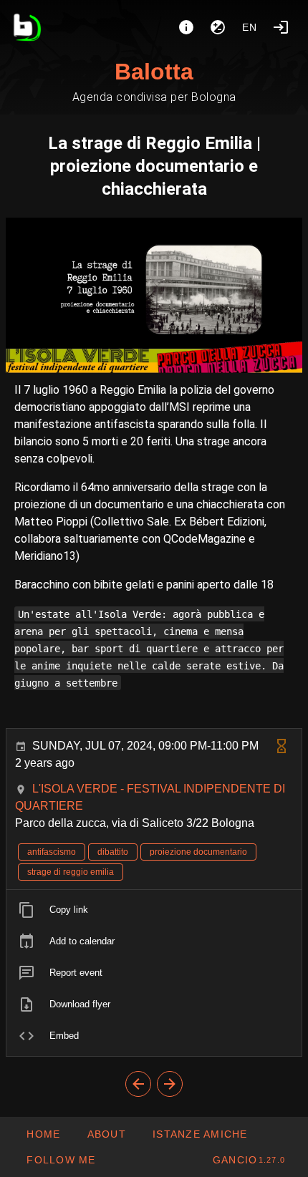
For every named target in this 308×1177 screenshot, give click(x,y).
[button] (199, 1134)
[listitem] (154, 910)
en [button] (250, 27)
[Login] (281, 27)
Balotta (154, 71)
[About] (186, 27)
